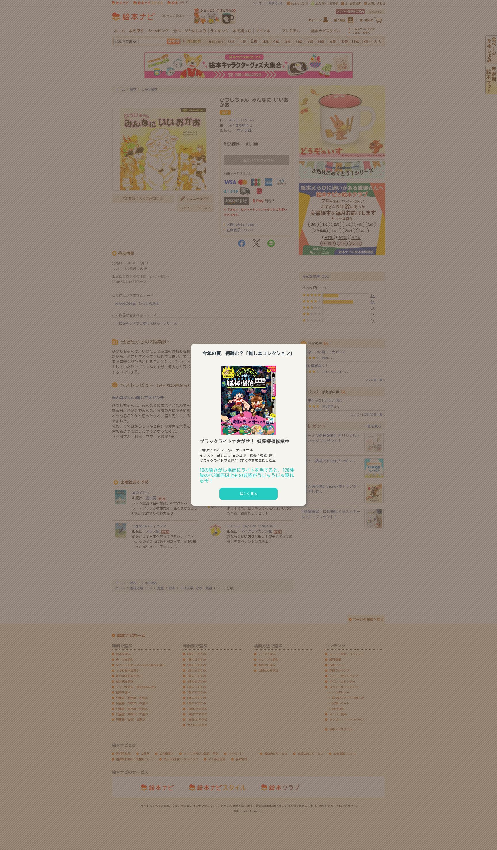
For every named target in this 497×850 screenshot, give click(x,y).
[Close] (306, 343)
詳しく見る (248, 493)
